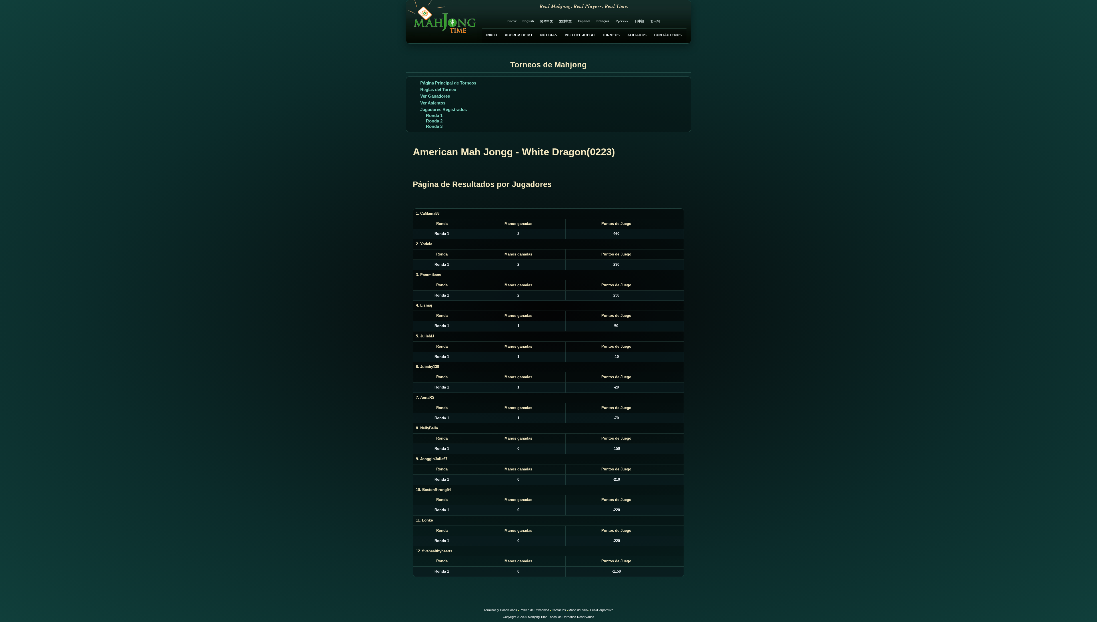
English (528, 21)
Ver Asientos (432, 102)
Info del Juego (580, 35)
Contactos (559, 610)
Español (584, 21)
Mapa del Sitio (578, 610)
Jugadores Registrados (443, 109)
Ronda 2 (434, 120)
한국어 (655, 21)
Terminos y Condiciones (500, 610)
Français (602, 21)
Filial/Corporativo (601, 610)
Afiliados (636, 35)
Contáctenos (668, 35)
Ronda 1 (434, 115)
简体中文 (546, 21)
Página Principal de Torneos (448, 82)
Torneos (611, 35)
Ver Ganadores (435, 96)
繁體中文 (565, 21)
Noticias (548, 35)
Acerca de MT (519, 35)
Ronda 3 (434, 126)
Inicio (491, 35)
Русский (622, 21)
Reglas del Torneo (438, 89)
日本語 (639, 21)
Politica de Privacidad (534, 610)
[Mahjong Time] (441, 21)
